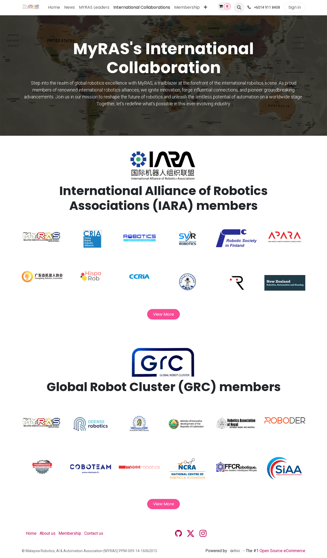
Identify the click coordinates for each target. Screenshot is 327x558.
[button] (239, 7)
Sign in (294, 7)
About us (47, 533)
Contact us (93, 533)
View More (163, 314)
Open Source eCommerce (282, 550)
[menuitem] (54, 7)
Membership (70, 533)
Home (31, 533)
